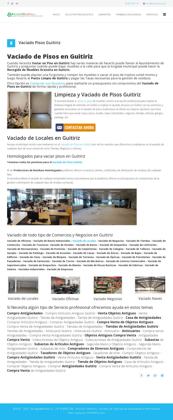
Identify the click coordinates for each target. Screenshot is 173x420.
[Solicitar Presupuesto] (86, 127)
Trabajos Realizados (128, 14)
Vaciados (104, 408)
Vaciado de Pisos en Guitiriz (76, 144)
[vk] (17, 3)
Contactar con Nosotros (47, 83)
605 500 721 (133, 3)
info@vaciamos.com (156, 3)
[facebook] (8, 3)
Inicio (56, 14)
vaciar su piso (84, 101)
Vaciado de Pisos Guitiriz (67, 162)
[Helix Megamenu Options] (164, 14)
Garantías (104, 14)
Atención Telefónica (86, 408)
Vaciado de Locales (84, 240)
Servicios (152, 14)
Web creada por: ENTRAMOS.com (86, 412)
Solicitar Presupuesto (79, 14)
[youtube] (12, 3)
